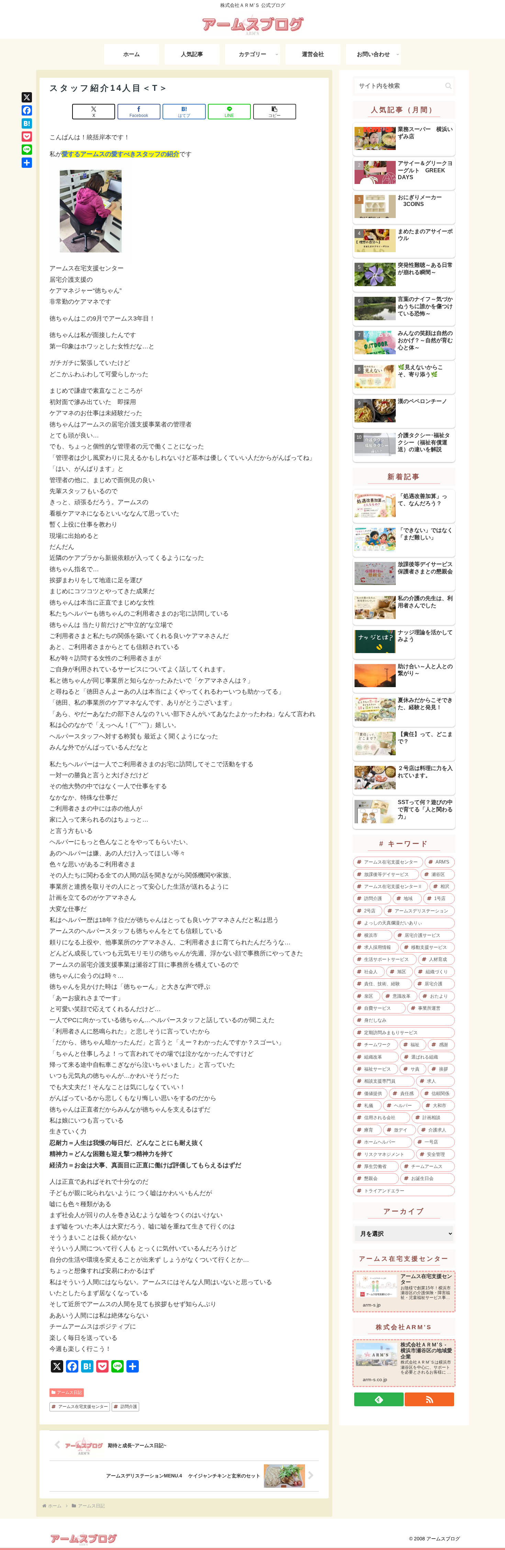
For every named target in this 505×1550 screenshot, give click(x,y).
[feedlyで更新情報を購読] (379, 1399)
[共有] (26, 162)
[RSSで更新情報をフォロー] (429, 1399)
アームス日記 (69, 1392)
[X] (26, 97)
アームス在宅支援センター (83, 1406)
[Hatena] (26, 123)
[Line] (26, 149)
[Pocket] (26, 136)
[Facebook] (26, 110)
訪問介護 (129, 1406)
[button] (274, 111)
